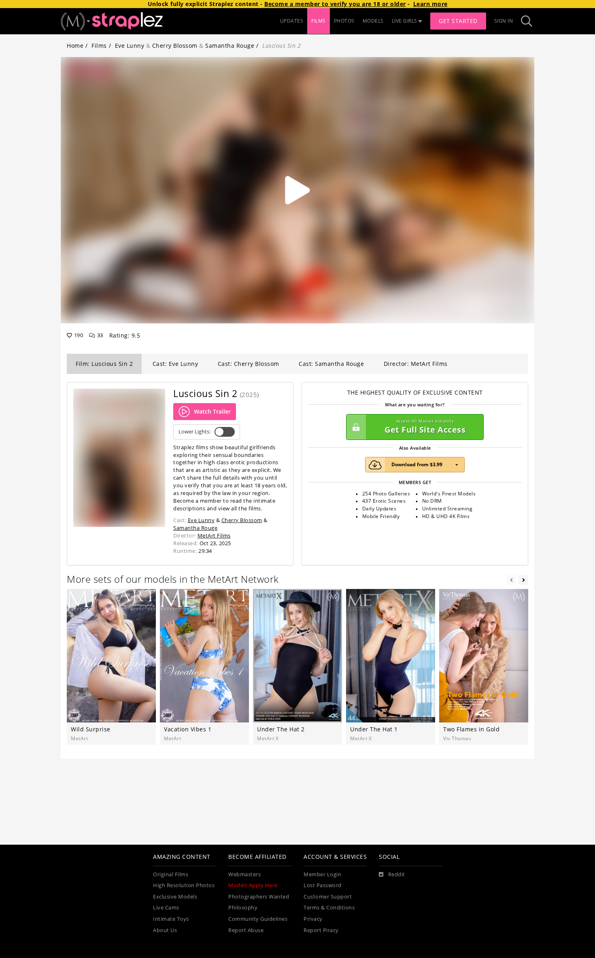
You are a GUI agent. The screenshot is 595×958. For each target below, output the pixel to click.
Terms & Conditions (329, 907)
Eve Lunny (129, 45)
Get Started (458, 21)
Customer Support (328, 896)
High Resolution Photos (184, 885)
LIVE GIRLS (404, 20)
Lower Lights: (194, 431)
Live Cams (166, 907)
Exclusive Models (175, 896)
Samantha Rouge (229, 45)
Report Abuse (246, 930)
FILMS (318, 20)
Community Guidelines (257, 919)
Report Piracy (321, 930)
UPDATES (292, 20)
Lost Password (323, 885)
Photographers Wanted (258, 896)
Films (99, 45)
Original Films (170, 874)
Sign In (503, 20)
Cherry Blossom (175, 45)
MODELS (373, 20)
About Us (165, 930)
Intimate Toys (171, 919)
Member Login (322, 874)
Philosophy (242, 907)
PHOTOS (344, 20)
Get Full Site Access (425, 426)
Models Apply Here (253, 885)
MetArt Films (214, 535)
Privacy (313, 919)
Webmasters (244, 874)
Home (75, 45)
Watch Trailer (212, 411)
